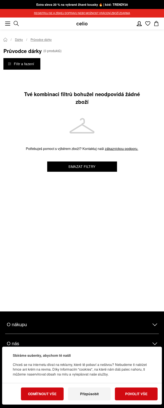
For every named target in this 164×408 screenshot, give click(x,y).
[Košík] (156, 23)
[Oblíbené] (147, 23)
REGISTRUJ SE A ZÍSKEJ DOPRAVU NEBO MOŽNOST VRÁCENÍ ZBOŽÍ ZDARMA (82, 13)
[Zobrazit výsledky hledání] (16, 23)
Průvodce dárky (41, 39)
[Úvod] (5, 40)
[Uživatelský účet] (139, 23)
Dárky (19, 39)
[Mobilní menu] (7, 23)
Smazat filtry (81, 166)
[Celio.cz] (82, 23)
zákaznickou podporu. (121, 148)
